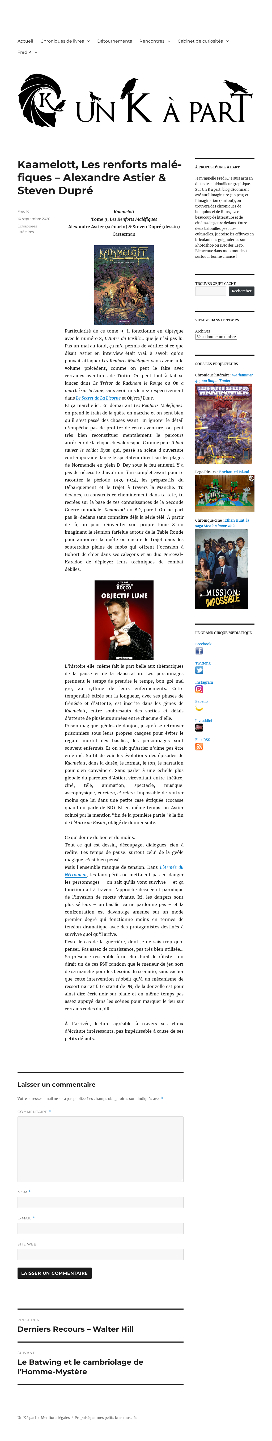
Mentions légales (55, 1417)
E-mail (26, 1218)
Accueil (25, 41)
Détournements (114, 41)
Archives (202, 331)
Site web (27, 1244)
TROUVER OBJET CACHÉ (215, 283)
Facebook (203, 644)
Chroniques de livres (62, 41)
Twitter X (203, 663)
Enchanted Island (234, 472)
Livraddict (203, 721)
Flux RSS (202, 740)
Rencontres (151, 41)
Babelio (201, 701)
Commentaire (34, 1112)
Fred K (24, 52)
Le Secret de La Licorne (98, 398)
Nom (24, 1192)
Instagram (204, 682)
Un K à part (27, 1417)
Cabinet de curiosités (200, 41)
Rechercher (242, 291)
